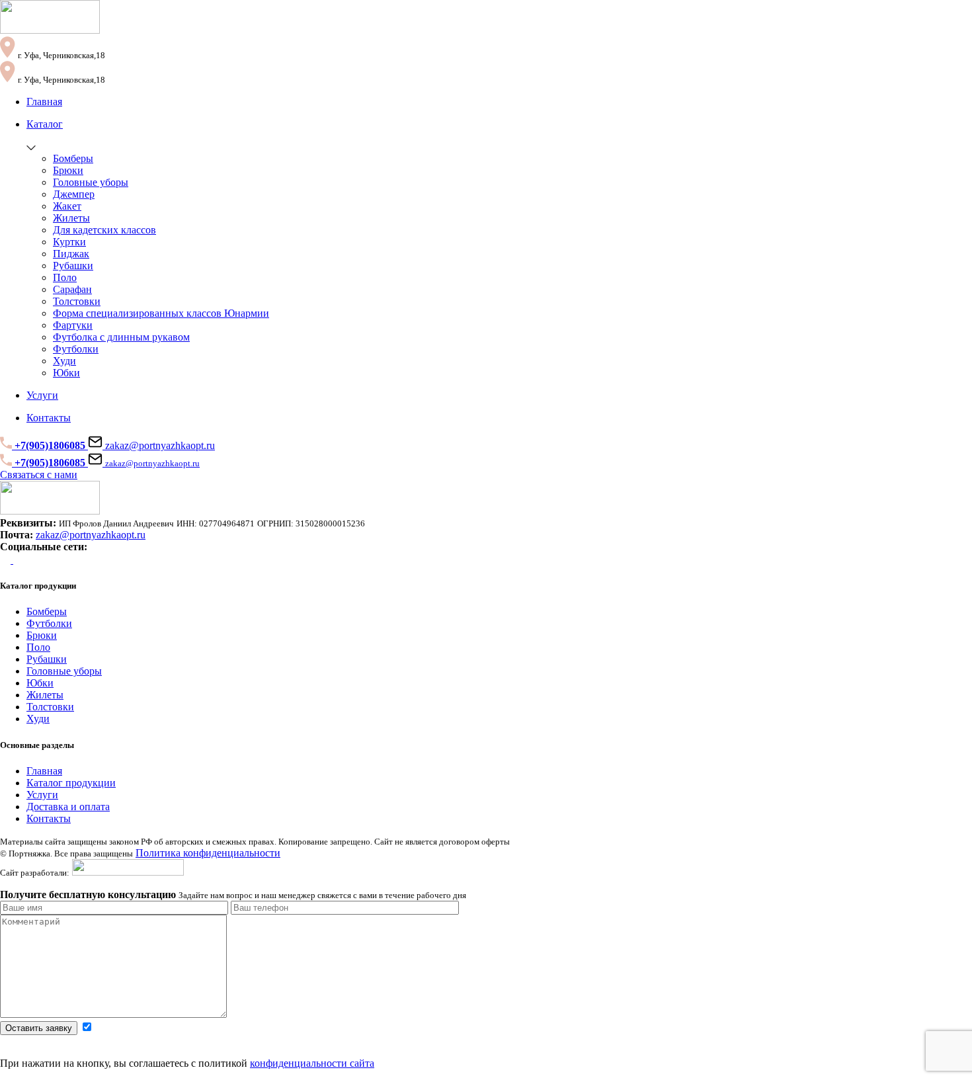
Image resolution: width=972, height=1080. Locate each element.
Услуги (42, 794)
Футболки (76, 348)
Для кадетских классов (104, 229)
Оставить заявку (38, 1028)
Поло (65, 277)
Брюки (68, 170)
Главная (44, 770)
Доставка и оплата (68, 806)
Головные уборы (90, 182)
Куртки (69, 241)
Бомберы (73, 158)
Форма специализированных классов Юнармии (161, 313)
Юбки (66, 372)
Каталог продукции (71, 782)
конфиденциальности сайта (312, 1063)
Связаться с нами (38, 474)
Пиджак (71, 253)
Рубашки (73, 265)
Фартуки (73, 325)
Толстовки (77, 301)
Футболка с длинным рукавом (121, 337)
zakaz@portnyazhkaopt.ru (158, 445)
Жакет (67, 206)
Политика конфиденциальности (208, 852)
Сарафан (72, 289)
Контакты (48, 818)
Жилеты (71, 218)
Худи (64, 360)
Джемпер (74, 194)
